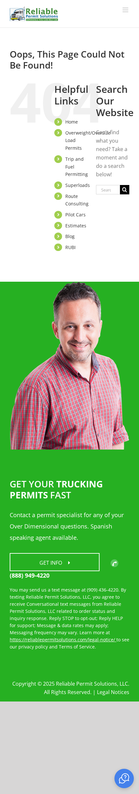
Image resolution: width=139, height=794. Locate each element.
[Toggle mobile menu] (126, 9)
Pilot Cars (75, 215)
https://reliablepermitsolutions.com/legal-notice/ (63, 639)
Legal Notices (113, 692)
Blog (70, 236)
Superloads (77, 185)
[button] (124, 778)
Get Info (51, 562)
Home (71, 122)
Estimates (75, 226)
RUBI (70, 247)
